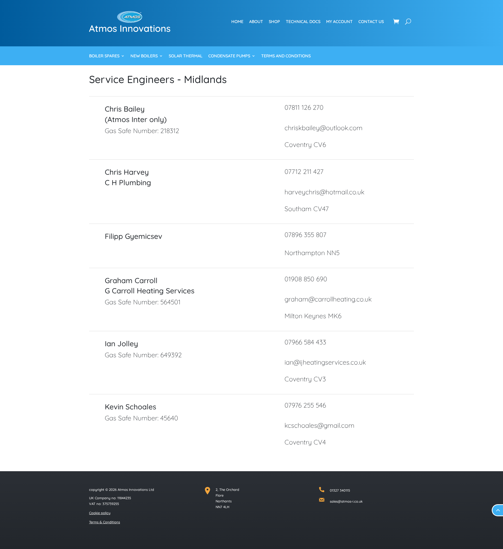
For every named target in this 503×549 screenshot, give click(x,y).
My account (339, 21)
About (256, 21)
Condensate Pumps (229, 56)
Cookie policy (99, 513)
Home (237, 21)
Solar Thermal (186, 56)
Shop (274, 21)
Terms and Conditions (286, 56)
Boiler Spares (104, 56)
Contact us (371, 21)
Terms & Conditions (104, 522)
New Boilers (144, 56)
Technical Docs (303, 21)
